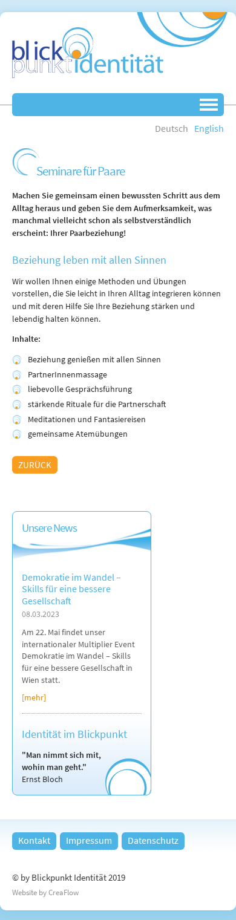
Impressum (89, 840)
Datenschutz (153, 840)
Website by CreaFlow (45, 892)
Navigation (209, 105)
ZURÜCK (34, 465)
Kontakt (34, 840)
